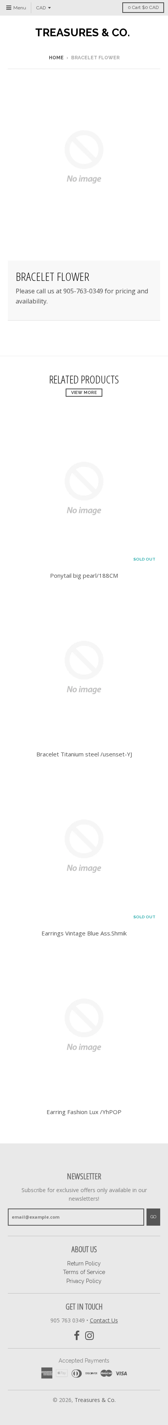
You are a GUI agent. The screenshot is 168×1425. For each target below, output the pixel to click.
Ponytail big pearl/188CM (84, 575)
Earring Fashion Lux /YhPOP (84, 1112)
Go (153, 1216)
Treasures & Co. (82, 32)
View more (84, 392)
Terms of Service (84, 1272)
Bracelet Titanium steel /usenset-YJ (84, 754)
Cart (143, 7)
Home (56, 57)
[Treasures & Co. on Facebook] (77, 1336)
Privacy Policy (84, 1281)
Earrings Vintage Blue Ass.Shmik (84, 933)
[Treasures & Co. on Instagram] (89, 1336)
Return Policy (84, 1263)
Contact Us (104, 1320)
